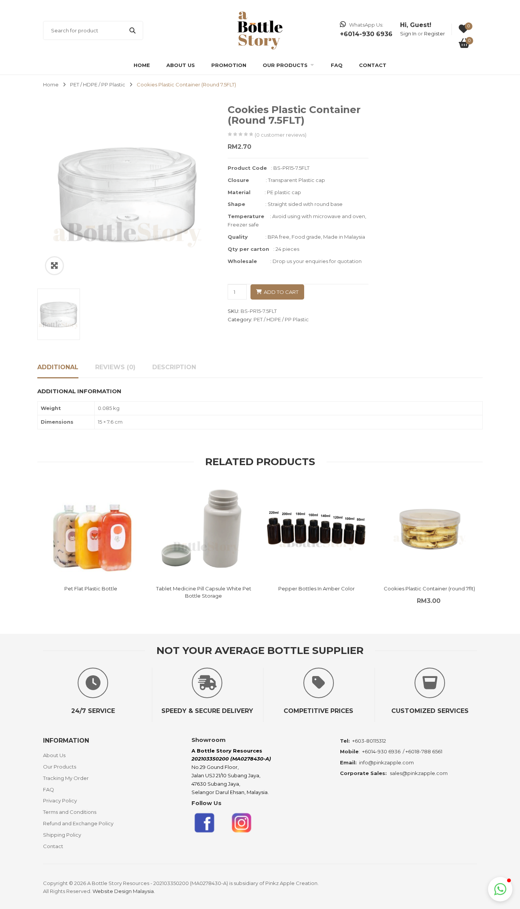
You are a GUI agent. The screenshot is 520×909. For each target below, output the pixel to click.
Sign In (408, 33)
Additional (57, 367)
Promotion (228, 65)
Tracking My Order (66, 778)
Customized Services (430, 710)
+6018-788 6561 (423, 751)
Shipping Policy (62, 835)
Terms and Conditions (69, 812)
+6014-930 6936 (381, 751)
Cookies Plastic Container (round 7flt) (429, 588)
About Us (180, 65)
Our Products (285, 65)
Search (132, 30)
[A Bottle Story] (259, 30)
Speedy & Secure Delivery (207, 710)
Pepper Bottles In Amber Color (316, 588)
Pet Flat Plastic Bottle (90, 588)
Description (174, 367)
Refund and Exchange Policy (78, 823)
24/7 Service (93, 710)
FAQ (337, 65)
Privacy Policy (60, 800)
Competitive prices (318, 710)
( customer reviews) (280, 135)
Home (142, 65)
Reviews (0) (115, 367)
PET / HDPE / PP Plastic (97, 84)
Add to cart (281, 292)
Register (434, 33)
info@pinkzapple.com (386, 762)
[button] (500, 889)
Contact (372, 65)
